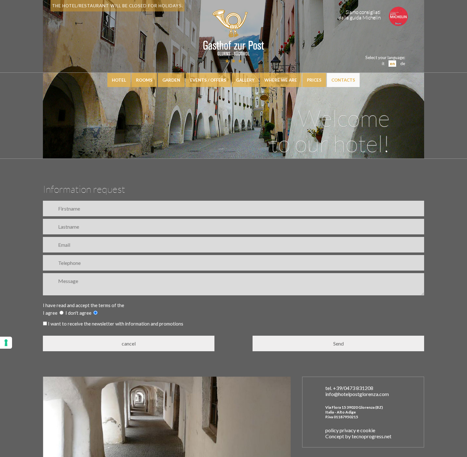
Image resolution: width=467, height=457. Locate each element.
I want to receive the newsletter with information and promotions (115, 323)
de (402, 63)
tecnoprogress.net (371, 436)
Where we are (280, 80)
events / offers (208, 80)
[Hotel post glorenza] (233, 59)
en (392, 63)
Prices (314, 80)
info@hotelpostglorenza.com (357, 394)
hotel (119, 80)
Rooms (144, 80)
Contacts (343, 80)
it (383, 63)
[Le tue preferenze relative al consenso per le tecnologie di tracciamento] (6, 343)
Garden (171, 80)
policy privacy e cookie (350, 430)
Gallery (245, 80)
